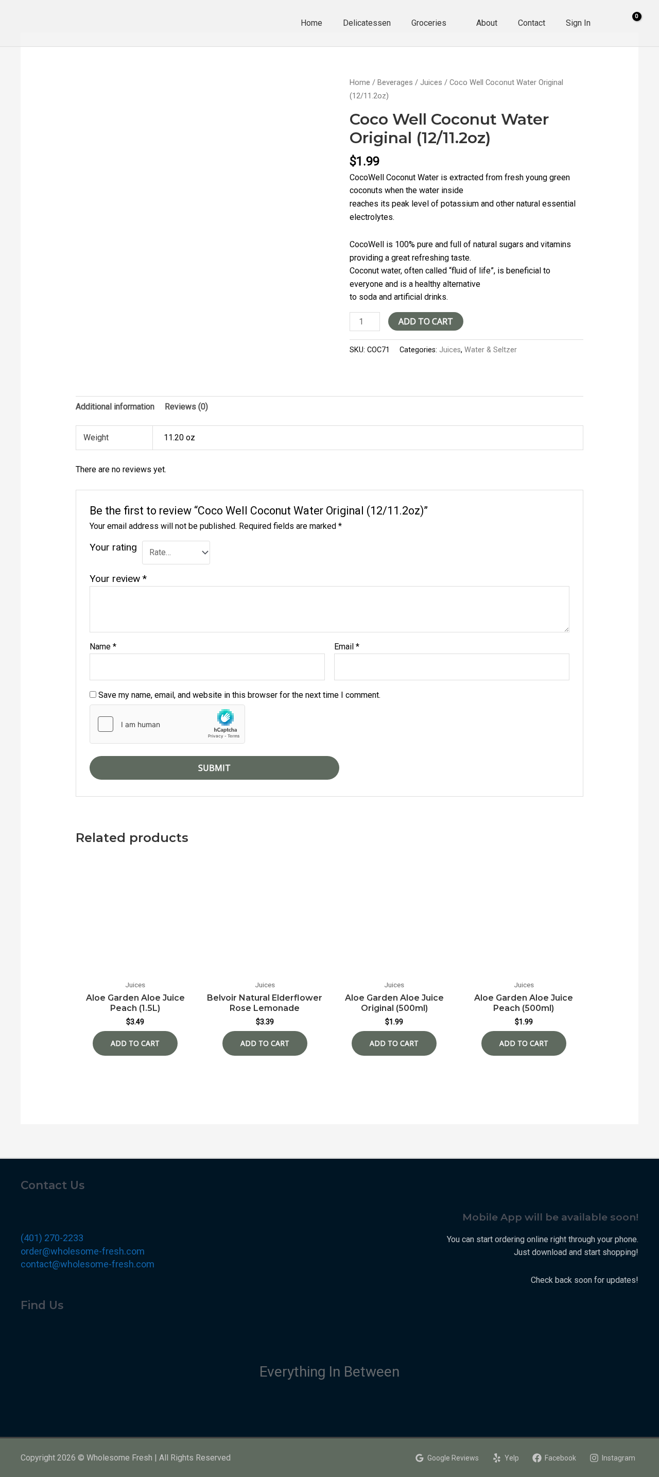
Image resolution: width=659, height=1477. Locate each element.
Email (346, 646)
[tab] (115, 407)
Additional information (115, 406)
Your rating (113, 547)
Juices (431, 82)
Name (103, 646)
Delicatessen (367, 23)
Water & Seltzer (490, 350)
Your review (118, 579)
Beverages (395, 82)
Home (311, 23)
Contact (531, 23)
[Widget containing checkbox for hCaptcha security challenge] (167, 724)
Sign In (578, 23)
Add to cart (425, 321)
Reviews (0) (186, 406)
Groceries (428, 23)
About (486, 23)
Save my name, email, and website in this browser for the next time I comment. (239, 695)
